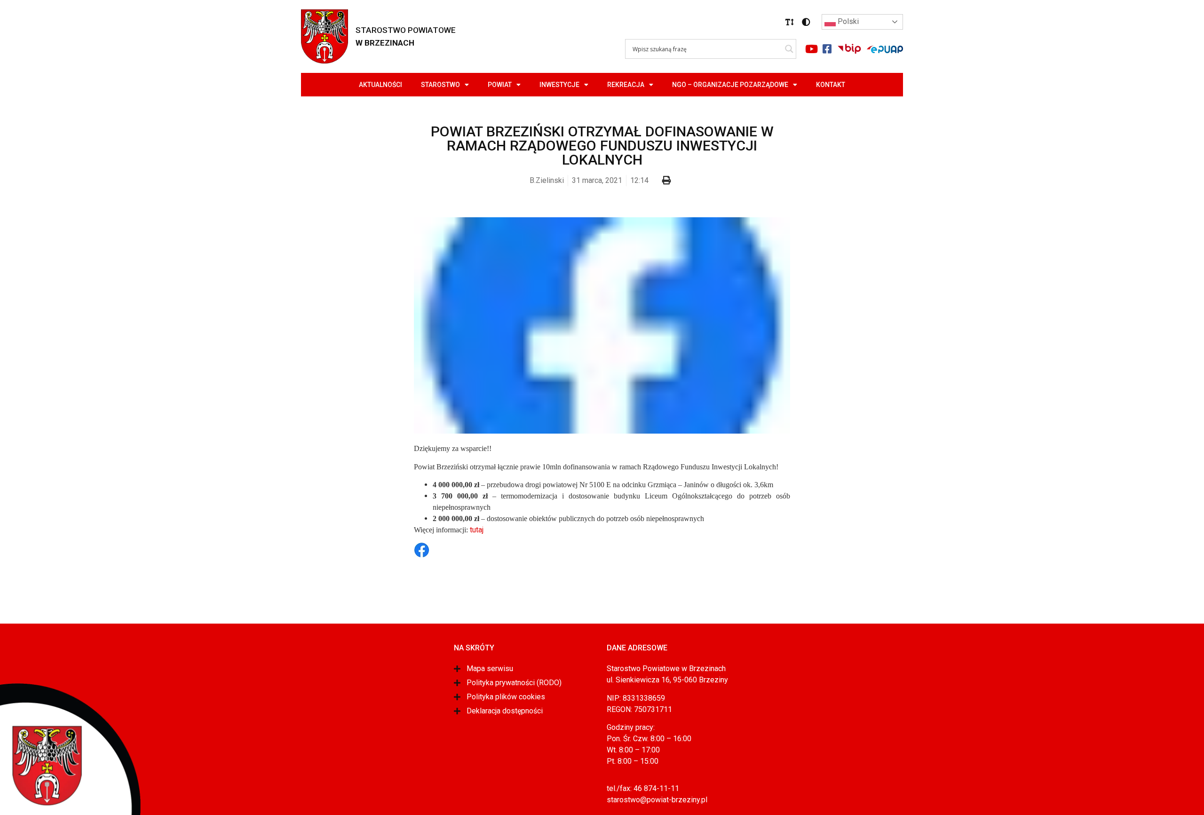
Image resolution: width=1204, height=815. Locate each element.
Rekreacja (625, 84)
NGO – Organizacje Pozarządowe (730, 84)
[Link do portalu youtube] (811, 49)
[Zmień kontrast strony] (806, 22)
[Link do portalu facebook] (827, 49)
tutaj (476, 529)
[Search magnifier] (789, 49)
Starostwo (440, 84)
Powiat (500, 84)
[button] (789, 22)
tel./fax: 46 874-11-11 (643, 788)
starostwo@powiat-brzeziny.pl (657, 799)
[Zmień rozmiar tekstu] (790, 22)
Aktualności (380, 84)
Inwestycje (559, 84)
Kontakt (830, 84)
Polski (847, 21)
